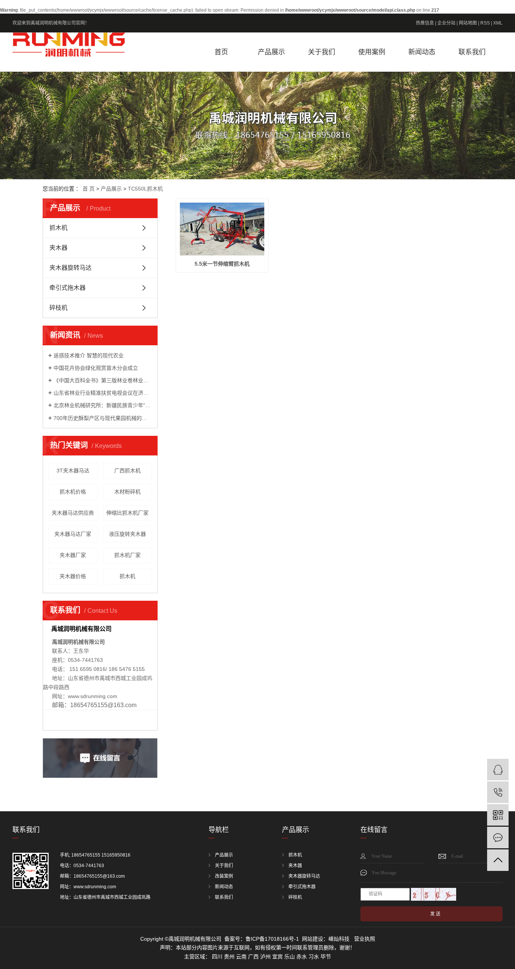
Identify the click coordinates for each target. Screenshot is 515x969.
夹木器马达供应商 (73, 513)
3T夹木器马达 (73, 471)
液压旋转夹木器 (127, 534)
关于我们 (321, 52)
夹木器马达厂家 (72, 534)
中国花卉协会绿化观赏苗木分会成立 (96, 368)
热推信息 (425, 23)
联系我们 (472, 52)
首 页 (89, 189)
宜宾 (277, 957)
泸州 (265, 957)
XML (498, 23)
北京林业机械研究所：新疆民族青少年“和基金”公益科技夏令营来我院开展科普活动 (103, 405)
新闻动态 (421, 52)
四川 (217, 957)
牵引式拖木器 (67, 288)
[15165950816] (498, 792)
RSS (485, 23)
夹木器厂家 (73, 555)
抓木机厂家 (127, 555)
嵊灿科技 (338, 939)
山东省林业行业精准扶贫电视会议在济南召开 (103, 393)
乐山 (289, 957)
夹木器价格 (73, 576)
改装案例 (224, 876)
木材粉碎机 (127, 492)
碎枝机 (58, 308)
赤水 (301, 957)
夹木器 (58, 248)
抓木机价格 (73, 492)
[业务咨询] (498, 769)
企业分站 (446, 23)
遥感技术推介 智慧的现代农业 (89, 355)
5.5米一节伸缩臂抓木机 (222, 264)
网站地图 (468, 23)
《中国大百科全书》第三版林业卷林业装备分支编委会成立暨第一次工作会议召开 (103, 380)
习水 (313, 957)
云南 (241, 957)
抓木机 (58, 228)
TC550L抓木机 (145, 189)
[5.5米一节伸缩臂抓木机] (222, 229)
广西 (253, 957)
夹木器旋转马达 (70, 268)
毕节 (325, 957)
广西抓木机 (127, 471)
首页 (221, 52)
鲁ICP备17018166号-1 (272, 939)
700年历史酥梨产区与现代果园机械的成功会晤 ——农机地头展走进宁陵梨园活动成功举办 (103, 418)
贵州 (229, 957)
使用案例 (371, 52)
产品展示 (271, 52)
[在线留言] (498, 837)
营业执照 (364, 939)
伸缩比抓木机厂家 (127, 513)
